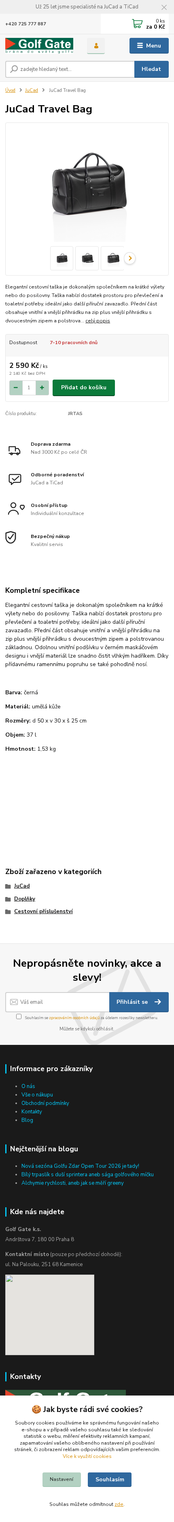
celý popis (97, 321)
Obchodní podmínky (45, 1103)
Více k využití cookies (87, 1456)
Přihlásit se (133, 1002)
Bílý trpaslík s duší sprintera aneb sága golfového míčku (87, 1174)
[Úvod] (39, 46)
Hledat (151, 69)
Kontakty (31, 1111)
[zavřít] (163, 8)
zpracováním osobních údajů (74, 1017)
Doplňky (24, 899)
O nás (28, 1086)
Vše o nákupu (37, 1094)
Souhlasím (109, 1479)
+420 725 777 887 (25, 24)
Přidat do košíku (83, 387)
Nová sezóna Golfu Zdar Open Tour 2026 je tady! (80, 1166)
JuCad (31, 90)
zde (119, 1504)
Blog (27, 1120)
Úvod (10, 90)
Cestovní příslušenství (43, 911)
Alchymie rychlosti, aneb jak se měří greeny (72, 1183)
